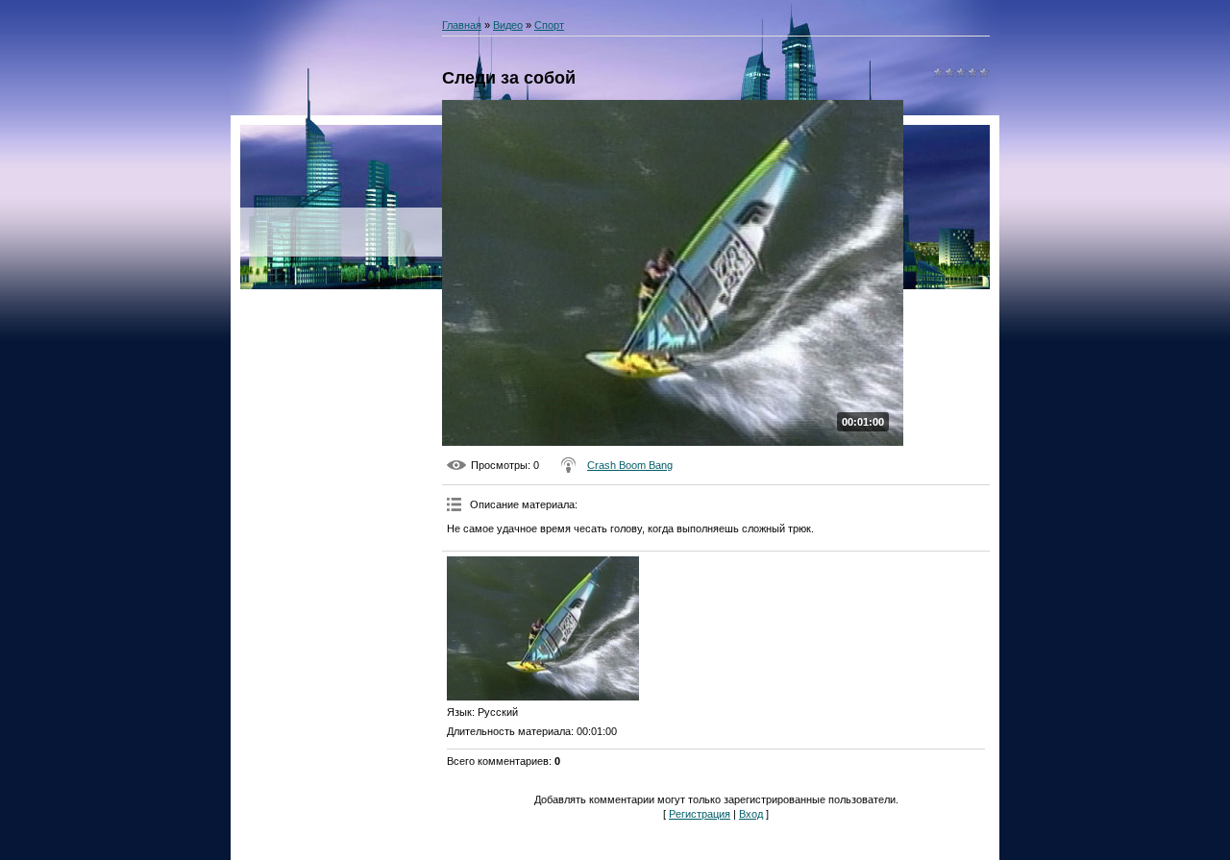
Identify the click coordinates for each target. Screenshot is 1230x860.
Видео (508, 25)
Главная (461, 25)
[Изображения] (543, 628)
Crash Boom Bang (630, 465)
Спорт (549, 25)
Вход (751, 814)
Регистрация (699, 814)
